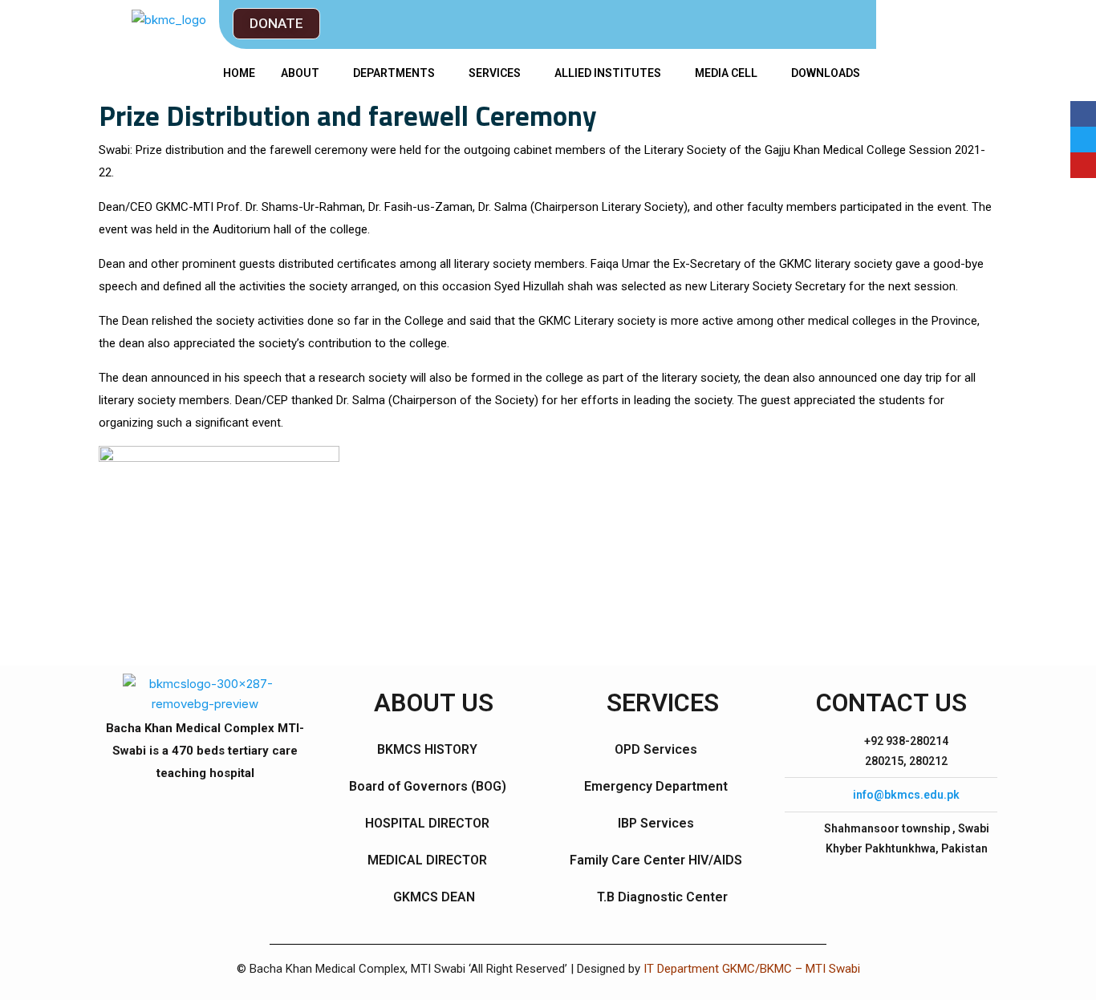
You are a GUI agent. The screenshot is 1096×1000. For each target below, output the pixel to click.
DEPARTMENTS (394, 73)
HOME (239, 73)
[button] (276, 23)
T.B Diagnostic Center (662, 897)
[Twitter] (1083, 139)
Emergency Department (656, 786)
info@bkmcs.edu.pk (906, 794)
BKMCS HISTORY (427, 749)
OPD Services (656, 749)
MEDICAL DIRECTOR (427, 860)
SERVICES (495, 73)
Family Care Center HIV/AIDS (656, 860)
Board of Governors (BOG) (427, 786)
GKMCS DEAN (434, 897)
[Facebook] (1083, 114)
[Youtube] (1083, 165)
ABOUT (300, 73)
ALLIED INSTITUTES (607, 73)
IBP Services (656, 823)
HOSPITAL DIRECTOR (427, 823)
